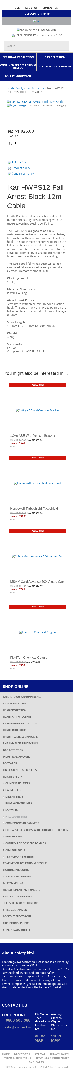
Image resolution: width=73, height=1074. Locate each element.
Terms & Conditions (17, 1058)
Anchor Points (15, 850)
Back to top (22, 1054)
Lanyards (12, 810)
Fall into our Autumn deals (22, 697)
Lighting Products (16, 870)
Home (6, 1054)
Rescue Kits (13, 836)
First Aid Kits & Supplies (20, 770)
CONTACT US (50, 8)
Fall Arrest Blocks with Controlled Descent (37, 830)
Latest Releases (14, 703)
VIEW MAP (40, 1038)
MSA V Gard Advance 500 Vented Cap (37, 581)
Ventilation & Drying (17, 896)
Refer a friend (20, 162)
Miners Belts (14, 796)
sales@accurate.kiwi (17, 1027)
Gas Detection (55, 57)
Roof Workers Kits (18, 803)
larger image (18, 105)
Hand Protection (14, 730)
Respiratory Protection (20, 723)
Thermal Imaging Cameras (21, 903)
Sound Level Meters (17, 876)
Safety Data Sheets (16, 929)
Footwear (10, 763)
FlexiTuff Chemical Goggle (28, 657)
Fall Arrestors (16, 816)
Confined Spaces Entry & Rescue (18, 66)
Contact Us (36, 1062)
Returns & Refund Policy (52, 1058)
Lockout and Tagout (17, 916)
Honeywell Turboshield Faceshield (34, 508)
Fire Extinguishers (16, 923)
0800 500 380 (18, 1020)
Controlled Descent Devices (25, 843)
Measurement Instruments (21, 889)
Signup (45, 13)
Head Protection (14, 710)
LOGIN (32, 13)
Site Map (39, 1054)
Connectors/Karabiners (22, 823)
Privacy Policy (59, 1054)
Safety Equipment (18, 76)
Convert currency (23, 173)
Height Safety (13, 776)
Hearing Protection (17, 716)
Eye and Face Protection (20, 743)
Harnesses (13, 790)
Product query (21, 168)
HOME (16, 8)
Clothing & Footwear (55, 66)
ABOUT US (31, 8)
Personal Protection (18, 57)
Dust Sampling (13, 883)
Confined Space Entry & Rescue (25, 863)
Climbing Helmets (17, 783)
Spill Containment (15, 909)
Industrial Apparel (16, 756)
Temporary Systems (19, 856)
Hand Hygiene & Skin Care (20, 736)
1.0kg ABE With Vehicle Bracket (32, 435)
